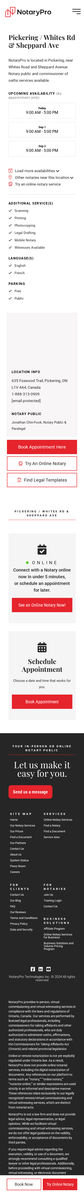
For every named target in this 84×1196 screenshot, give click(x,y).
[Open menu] (76, 11)
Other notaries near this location (42, 177)
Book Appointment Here (42, 447)
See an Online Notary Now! (42, 605)
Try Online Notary (60, 1184)
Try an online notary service (37, 184)
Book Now (24, 1184)
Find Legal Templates (45, 480)
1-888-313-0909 (26, 394)
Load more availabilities (35, 171)
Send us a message (30, 792)
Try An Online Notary (45, 463)
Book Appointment (42, 701)
